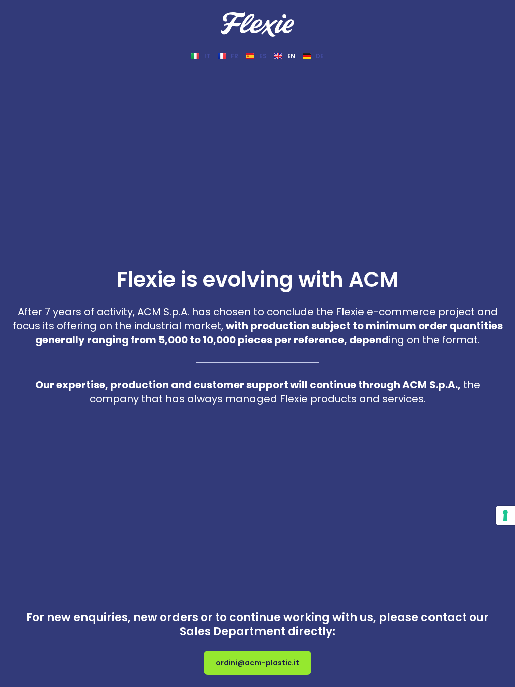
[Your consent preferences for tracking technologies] (505, 515)
